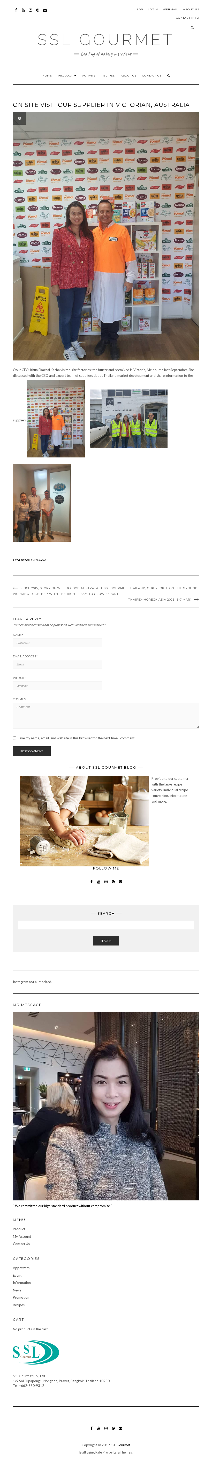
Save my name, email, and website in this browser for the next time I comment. (76, 738)
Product (66, 75)
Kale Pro (101, 1452)
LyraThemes (122, 1452)
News (42, 559)
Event (34, 559)
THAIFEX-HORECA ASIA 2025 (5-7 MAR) (160, 599)
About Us (191, 9)
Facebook (16, 12)
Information (22, 1283)
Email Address (25, 656)
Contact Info (187, 17)
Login (153, 9)
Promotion (21, 1297)
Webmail (170, 9)
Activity (89, 75)
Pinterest (38, 12)
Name (18, 635)
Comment (20, 699)
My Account (22, 1236)
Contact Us (151, 75)
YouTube (23, 12)
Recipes (108, 75)
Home (47, 75)
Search (106, 940)
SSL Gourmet (106, 40)
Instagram (31, 12)
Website (19, 678)
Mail (45, 12)
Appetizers (21, 1268)
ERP (140, 9)
